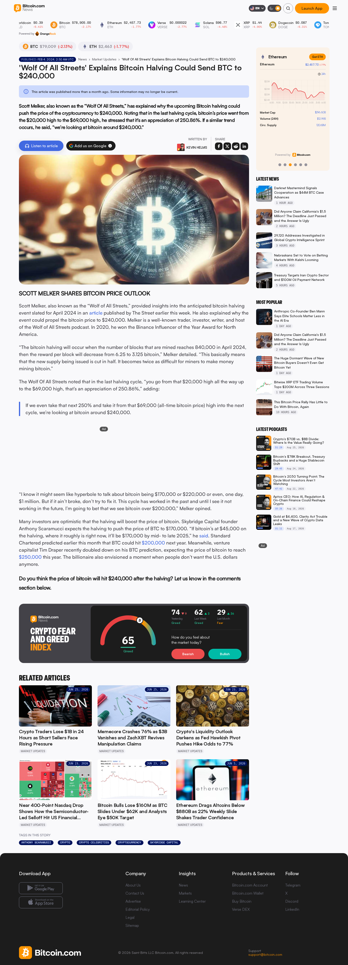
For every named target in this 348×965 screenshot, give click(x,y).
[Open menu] (335, 8)
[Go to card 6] (305, 164)
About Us (133, 885)
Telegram (292, 885)
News (82, 59)
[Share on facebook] (219, 146)
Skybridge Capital (164, 842)
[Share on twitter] (227, 146)
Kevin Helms (197, 147)
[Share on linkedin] (244, 146)
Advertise (133, 901)
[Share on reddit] (236, 146)
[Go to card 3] (290, 164)
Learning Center (192, 901)
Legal (129, 917)
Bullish (225, 654)
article (96, 313)
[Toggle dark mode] (274, 8)
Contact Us (134, 893)
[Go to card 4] (295, 164)
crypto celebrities (94, 842)
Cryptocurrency (129, 842)
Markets (185, 893)
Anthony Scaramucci (36, 842)
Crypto (65, 842)
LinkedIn (292, 909)
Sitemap (132, 925)
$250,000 (30, 557)
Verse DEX (241, 909)
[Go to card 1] (279, 164)
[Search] (288, 8)
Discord (291, 901)
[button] (110, 146)
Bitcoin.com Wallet (247, 893)
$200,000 (153, 543)
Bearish (188, 654)
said (203, 536)
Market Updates (104, 59)
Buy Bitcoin (241, 901)
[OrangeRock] (45, 33)
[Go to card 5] (300, 164)
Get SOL (317, 57)
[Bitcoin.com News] (29, 8)
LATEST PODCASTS (271, 429)
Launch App (312, 8)
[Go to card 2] (285, 164)
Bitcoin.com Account (250, 885)
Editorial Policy (137, 909)
